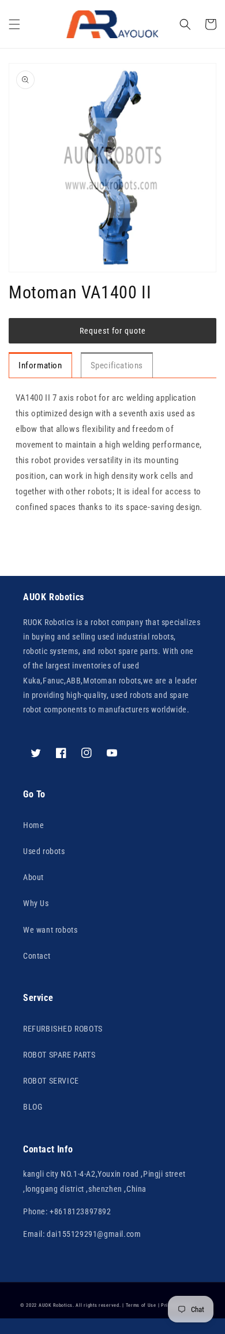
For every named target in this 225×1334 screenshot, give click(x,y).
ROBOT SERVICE (51, 1080)
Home (33, 825)
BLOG (32, 1106)
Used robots (44, 851)
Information (40, 365)
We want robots (50, 929)
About (33, 877)
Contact (36, 955)
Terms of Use (141, 1305)
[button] (14, 24)
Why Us (36, 903)
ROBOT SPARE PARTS (59, 1054)
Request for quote (113, 330)
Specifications (117, 365)
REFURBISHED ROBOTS (63, 1028)
